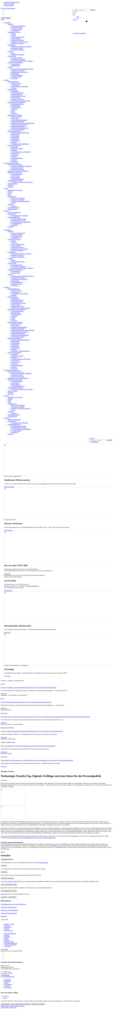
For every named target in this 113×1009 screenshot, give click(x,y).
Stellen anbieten (15, 177)
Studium (6, 287)
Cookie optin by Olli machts (8, 1007)
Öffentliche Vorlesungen (7, 878)
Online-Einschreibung (17, 104)
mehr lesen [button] (4, 693)
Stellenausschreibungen (14, 212)
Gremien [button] (10, 51)
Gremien (10, 258)
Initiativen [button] (10, 204)
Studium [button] (6, 80)
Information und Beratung (15, 322)
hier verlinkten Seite (11, 881)
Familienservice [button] (12, 196)
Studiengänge (15, 91)
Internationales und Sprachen (19, 72)
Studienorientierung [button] (13, 81)
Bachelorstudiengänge (17, 93)
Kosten (13, 110)
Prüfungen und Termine (14, 338)
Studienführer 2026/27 (7, 859)
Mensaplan (4, 916)
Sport (9, 195)
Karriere (6, 418)
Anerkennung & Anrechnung (19, 124)
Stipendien (14, 150)
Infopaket (14, 88)
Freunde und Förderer (17, 43)
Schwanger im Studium (17, 199)
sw (74, 13)
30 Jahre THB (12, 263)
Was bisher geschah (16, 57)
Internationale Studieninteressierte (20, 101)
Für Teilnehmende (16, 223)
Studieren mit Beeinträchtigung (20, 128)
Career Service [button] (12, 214)
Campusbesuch (15, 85)
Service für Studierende (14, 352)
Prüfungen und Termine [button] (14, 131)
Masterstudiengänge (16, 94)
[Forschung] (4, 15)
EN (78, 18)
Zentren (10, 274)
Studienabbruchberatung (18, 126)
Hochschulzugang (16, 107)
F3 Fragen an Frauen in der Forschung (22, 182)
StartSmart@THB (16, 116)
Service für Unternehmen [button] (15, 172)
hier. (44, 869)
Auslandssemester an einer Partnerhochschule (13, 904)
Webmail (6, 935)
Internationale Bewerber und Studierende (22, 123)
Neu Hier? (3, 865)
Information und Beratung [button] (15, 115)
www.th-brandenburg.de (7, 976)
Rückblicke (14, 225)
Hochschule (7, 230)
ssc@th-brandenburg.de (32, 586)
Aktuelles (10, 231)
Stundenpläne (15, 139)
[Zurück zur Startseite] (8, 8)
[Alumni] (4, 11)
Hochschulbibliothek (17, 75)
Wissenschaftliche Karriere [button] (15, 180)
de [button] (74, 15)
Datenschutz (7, 927)
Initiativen (10, 411)
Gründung (14, 156)
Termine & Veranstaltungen (15, 269)
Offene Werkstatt (12, 183)
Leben (6, 395)
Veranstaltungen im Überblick (19, 86)
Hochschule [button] (7, 22)
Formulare (14, 113)
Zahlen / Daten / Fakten (17, 37)
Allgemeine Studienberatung (19, 120)
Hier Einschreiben (9, 487)
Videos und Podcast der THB (8, 884)
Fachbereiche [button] (11, 45)
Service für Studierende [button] (14, 145)
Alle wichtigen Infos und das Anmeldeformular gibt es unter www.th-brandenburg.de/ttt (31, 837)
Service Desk (15, 118)
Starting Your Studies (17, 148)
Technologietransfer (16, 174)
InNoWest (10, 185)
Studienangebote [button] (12, 89)
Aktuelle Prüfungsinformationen (20, 132)
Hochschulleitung (16, 38)
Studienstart (14, 147)
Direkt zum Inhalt (9, 4)
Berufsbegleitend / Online (18, 96)
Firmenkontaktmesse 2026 (18, 220)
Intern (75, 19)
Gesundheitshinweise (14, 207)
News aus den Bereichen (18, 26)
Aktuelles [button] (10, 24)
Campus (13, 35)
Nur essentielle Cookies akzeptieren (20, 1004)
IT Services (14, 78)
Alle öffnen (4, 897)
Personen (6, 940)
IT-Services (14, 161)
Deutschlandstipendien (17, 179)
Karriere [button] (6, 211)
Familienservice (12, 403)
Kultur (9, 193)
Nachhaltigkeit (15, 30)
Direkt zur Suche (9, 5)
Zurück (3, 852)
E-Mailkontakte (5, 975)
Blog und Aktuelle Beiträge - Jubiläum (22, 61)
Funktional (6, 996)
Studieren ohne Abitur (17, 99)
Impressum (7, 926)
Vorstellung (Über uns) (14, 239)
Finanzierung (15, 155)
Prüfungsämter (15, 136)
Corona (13, 203)
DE (78, 16)
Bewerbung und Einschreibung (16, 309)
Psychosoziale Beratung (18, 129)
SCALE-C (11, 187)
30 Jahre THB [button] (12, 56)
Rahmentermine (15, 65)
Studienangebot (43, 862)
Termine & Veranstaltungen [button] (15, 62)
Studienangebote (12, 297)
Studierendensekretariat (17, 121)
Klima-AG (14, 206)
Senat (12, 53)
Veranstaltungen (15, 64)
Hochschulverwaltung (17, 40)
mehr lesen (7, 573)
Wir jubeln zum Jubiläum (18, 59)
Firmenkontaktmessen (14, 424)
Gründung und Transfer (17, 70)
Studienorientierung (13, 289)
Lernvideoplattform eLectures (8, 891)
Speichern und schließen (38, 1004)
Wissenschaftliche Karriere (15, 387)
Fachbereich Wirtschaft (17, 50)
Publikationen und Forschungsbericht (18, 171)
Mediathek (7, 936)
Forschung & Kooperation (11, 370)
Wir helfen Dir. (8, 590)
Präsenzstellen (15, 73)
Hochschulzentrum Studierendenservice (22, 69)
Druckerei (14, 160)
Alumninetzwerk (12, 209)
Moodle (6, 938)
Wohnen (10, 191)
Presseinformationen (17, 27)
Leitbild (13, 34)
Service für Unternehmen (15, 379)
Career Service (15, 153)
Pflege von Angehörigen (18, 198)
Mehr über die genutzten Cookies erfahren (12, 1006)
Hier (2, 887)
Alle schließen (12, 897)
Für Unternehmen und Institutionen (21, 222)
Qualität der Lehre (16, 77)
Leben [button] (6, 188)
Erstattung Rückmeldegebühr (9, 913)
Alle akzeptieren (5, 1004)
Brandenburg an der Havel (15, 190)
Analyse (5, 998)
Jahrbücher (4, 872)
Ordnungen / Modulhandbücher (20, 144)
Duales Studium (15, 97)
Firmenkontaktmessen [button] (14, 217)
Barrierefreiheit (8, 930)
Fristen (13, 112)
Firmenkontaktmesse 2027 (18, 219)
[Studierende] (4, 10)
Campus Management (10, 944)
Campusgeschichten (16, 29)
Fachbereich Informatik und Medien (21, 46)
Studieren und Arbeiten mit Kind (20, 201)
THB (2, 19)
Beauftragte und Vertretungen (19, 42)
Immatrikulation (15, 105)
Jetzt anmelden (8, 530)
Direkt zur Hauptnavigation (12, 2)
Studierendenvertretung (17, 54)
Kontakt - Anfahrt (9, 924)
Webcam (6, 929)
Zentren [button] (10, 67)
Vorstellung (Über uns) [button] (14, 32)
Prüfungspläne (15, 134)
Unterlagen (14, 109)
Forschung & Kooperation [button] (11, 163)
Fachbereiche (11, 252)
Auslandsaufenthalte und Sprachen (21, 152)
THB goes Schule (16, 83)
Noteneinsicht (15, 137)
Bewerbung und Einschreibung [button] (16, 102)
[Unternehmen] (4, 13)
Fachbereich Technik (17, 48)
